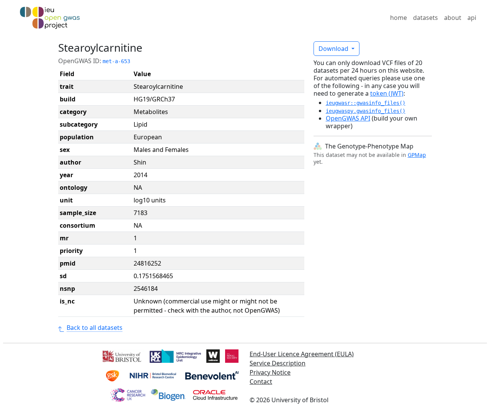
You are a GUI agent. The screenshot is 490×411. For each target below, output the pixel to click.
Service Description (277, 363)
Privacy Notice (270, 372)
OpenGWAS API (348, 118)
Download (334, 48)
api (471, 17)
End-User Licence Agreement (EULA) (302, 354)
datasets (425, 17)
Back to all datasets (94, 327)
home (398, 17)
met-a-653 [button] (116, 61)
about (452, 17)
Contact (261, 381)
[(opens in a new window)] (121, 355)
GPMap (417, 154)
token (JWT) (386, 93)
